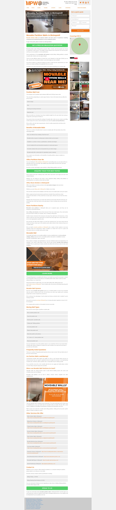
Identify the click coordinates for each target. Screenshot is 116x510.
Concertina (67, 7)
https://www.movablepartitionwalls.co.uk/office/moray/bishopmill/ (40, 417)
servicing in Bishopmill (41, 300)
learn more (47, 273)
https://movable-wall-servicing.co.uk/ (50, 460)
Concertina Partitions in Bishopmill (33, 507)
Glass (60, 7)
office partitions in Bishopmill (41, 161)
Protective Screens (82, 7)
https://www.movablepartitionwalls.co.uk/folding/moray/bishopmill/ (41, 427)
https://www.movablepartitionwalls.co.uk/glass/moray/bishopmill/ (40, 437)
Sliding (38, 7)
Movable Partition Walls (32, 37)
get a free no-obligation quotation (47, 45)
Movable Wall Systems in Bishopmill (33, 499)
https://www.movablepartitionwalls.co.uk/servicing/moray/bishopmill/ (41, 442)
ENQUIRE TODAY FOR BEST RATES (47, 171)
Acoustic (53, 7)
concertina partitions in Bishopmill (40, 227)
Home (28, 7)
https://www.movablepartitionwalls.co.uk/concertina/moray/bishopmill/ (42, 448)
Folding (45, 7)
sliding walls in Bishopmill (39, 189)
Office (33, 7)
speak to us (47, 488)
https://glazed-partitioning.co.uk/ (48, 463)
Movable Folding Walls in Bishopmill (33, 503)
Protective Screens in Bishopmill (33, 508)
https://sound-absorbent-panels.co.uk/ (52, 456)
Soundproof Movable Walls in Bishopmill (34, 504)
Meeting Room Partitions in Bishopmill (34, 500)
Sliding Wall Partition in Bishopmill (33, 501)
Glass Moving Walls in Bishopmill (33, 505)
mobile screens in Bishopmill (35, 284)
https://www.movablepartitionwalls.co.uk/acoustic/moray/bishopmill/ (41, 432)
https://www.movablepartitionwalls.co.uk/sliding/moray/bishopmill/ (41, 422)
